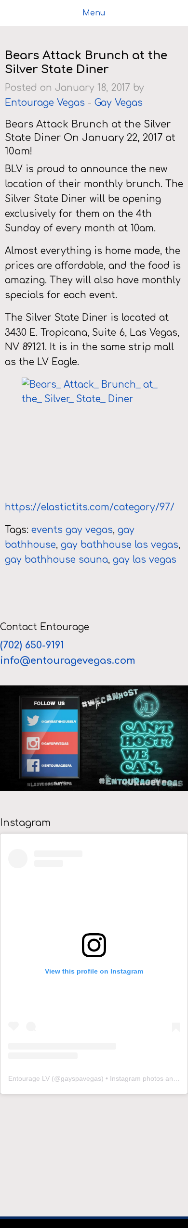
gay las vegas (144, 560)
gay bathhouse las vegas (119, 545)
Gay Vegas (118, 103)
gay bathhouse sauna (56, 560)
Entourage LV (29, 1078)
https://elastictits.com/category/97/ (90, 507)
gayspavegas (81, 1078)
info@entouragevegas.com (67, 660)
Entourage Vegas (45, 103)
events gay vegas (72, 530)
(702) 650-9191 (33, 645)
